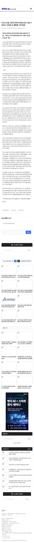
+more (29, 449)
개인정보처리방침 (10, 513)
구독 (28, 250)
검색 (29, 439)
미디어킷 (9, 515)
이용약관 (3, 513)
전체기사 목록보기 (17, 442)
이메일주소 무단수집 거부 (20, 513)
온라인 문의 (4, 515)
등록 (28, 232)
